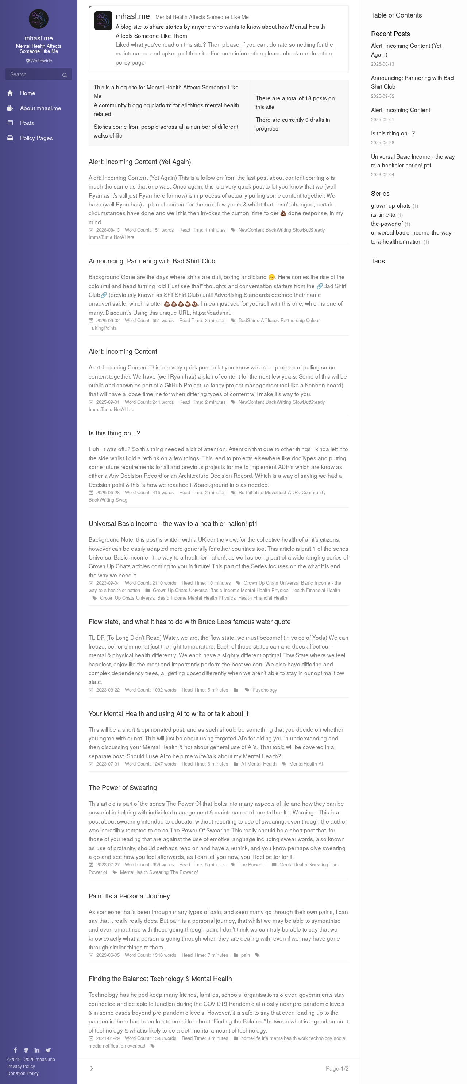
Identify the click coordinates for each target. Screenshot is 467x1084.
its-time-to (383, 214)
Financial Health (323, 589)
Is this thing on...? (393, 133)
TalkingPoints (103, 327)
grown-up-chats (391, 205)
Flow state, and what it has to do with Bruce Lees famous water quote (190, 621)
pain (246, 954)
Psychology (264, 689)
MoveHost (276, 492)
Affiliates (271, 320)
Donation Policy (23, 1073)
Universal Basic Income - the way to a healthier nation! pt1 (173, 523)
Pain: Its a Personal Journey (129, 895)
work (303, 1037)
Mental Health (256, 589)
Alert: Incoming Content (400, 109)
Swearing (319, 864)
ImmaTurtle (101, 236)
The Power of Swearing (123, 787)
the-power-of (387, 223)
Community (314, 492)
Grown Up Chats (262, 582)
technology (321, 1037)
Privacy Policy (21, 1066)
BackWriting (279, 229)
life (266, 1037)
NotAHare (124, 236)
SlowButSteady (309, 229)
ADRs (295, 492)
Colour (313, 320)
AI (244, 763)
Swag (121, 499)
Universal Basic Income (215, 589)
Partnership (293, 320)
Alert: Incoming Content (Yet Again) (140, 161)
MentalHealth (304, 763)
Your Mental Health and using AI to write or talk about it (168, 713)
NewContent (252, 229)
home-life (251, 1037)
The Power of (253, 864)
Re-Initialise (252, 492)
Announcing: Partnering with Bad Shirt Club (152, 260)
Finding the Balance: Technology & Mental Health (160, 978)
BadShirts (250, 320)
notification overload (125, 1045)
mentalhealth (284, 1037)
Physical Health (288, 589)
